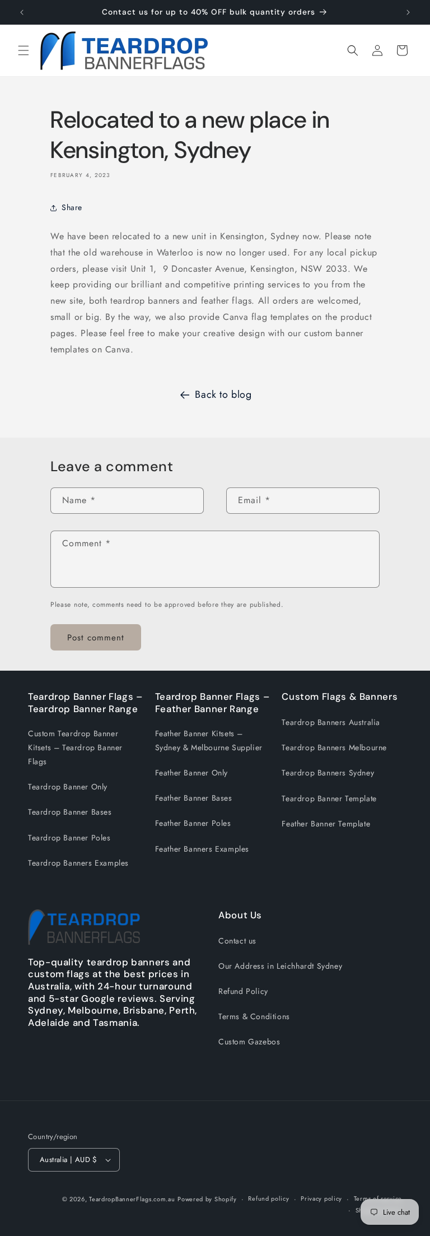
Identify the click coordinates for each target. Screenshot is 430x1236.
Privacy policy (321, 1198)
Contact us (237, 940)
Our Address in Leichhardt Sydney (280, 966)
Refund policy (268, 1198)
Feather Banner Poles (193, 823)
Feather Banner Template (326, 823)
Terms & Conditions (254, 1016)
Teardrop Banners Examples (78, 862)
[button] (23, 50)
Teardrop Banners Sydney (328, 772)
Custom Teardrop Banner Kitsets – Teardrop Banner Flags (75, 747)
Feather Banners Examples (202, 848)
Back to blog (223, 394)
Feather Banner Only (191, 772)
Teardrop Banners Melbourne (334, 747)
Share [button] (72, 207)
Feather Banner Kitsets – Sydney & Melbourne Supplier (209, 740)
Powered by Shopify (207, 1199)
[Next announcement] (408, 12)
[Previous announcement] (22, 12)
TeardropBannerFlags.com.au (132, 1199)
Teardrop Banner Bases (70, 811)
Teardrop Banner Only (68, 786)
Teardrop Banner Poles (69, 837)
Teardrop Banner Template (329, 798)
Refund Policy (243, 991)
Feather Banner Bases (193, 797)
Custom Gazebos (249, 1041)
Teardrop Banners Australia (331, 722)
